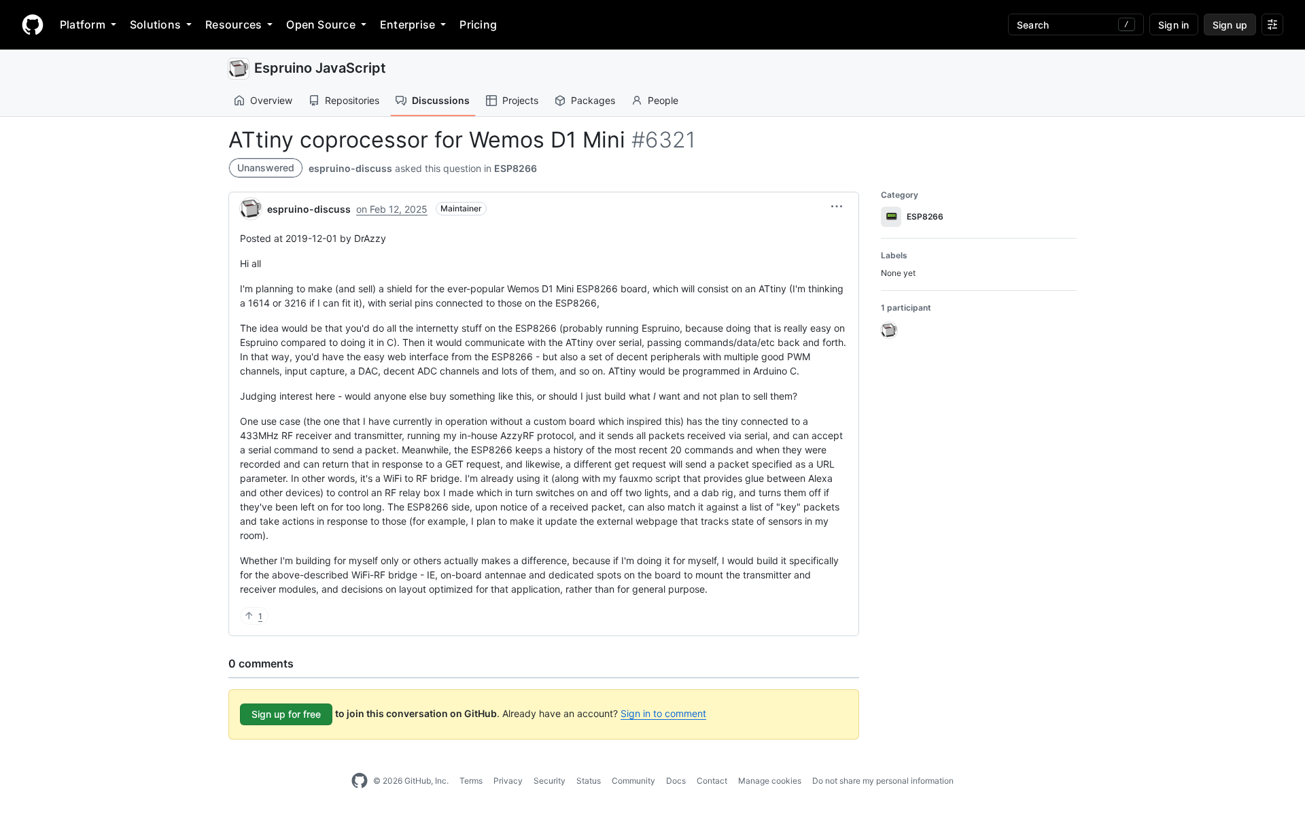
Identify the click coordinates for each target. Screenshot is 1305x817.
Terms (471, 781)
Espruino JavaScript (320, 68)
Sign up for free (286, 714)
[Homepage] (33, 24)
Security (550, 781)
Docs (676, 781)
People (663, 100)
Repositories (352, 100)
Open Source (320, 24)
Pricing (478, 24)
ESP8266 (515, 168)
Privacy (508, 781)
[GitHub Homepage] (359, 781)
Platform (82, 24)
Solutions (155, 24)
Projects (520, 100)
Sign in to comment (663, 713)
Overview (271, 100)
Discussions (441, 100)
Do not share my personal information (883, 781)
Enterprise (407, 24)
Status (588, 781)
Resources (233, 24)
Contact (712, 781)
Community (633, 781)
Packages (593, 100)
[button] (837, 207)
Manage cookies (769, 781)
